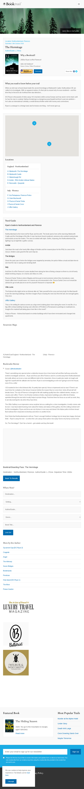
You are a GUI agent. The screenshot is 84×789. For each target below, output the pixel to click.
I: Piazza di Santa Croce (15, 204)
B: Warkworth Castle (14, 174)
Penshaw (6, 575)
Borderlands (7, 571)
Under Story (62, 724)
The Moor (6, 584)
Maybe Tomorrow (64, 738)
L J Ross (18, 51)
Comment (38, 71)
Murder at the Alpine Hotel (68, 719)
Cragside (6, 552)
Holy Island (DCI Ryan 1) (11, 580)
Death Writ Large (64, 728)
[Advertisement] (42, 445)
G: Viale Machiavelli (14, 198)
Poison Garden (8, 589)
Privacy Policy (37, 773)
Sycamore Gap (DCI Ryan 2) (13, 548)
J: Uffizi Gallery (12, 207)
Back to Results (11, 478)
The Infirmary (7, 561)
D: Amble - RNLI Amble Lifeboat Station (20, 180)
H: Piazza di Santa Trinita (16, 201)
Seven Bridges (8, 566)
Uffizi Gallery (10, 300)
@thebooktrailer (15, 369)
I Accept (11, 781)
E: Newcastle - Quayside (15, 183)
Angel (5, 557)
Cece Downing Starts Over (68, 733)
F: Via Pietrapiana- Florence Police (19, 195)
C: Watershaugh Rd (14, 177)
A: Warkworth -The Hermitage (17, 171)
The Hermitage (11, 230)
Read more (20, 733)
